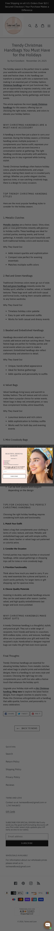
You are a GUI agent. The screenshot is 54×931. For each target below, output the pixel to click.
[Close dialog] (51, 449)
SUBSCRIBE (14, 476)
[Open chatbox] (48, 925)
